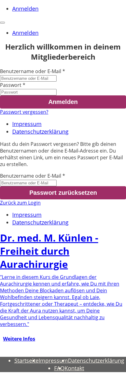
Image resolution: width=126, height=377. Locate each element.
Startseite (26, 360)
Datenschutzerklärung (40, 131)
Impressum (27, 124)
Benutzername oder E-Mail (30, 71)
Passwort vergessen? (24, 112)
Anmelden (25, 8)
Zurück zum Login (20, 202)
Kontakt (74, 368)
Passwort (10, 85)
